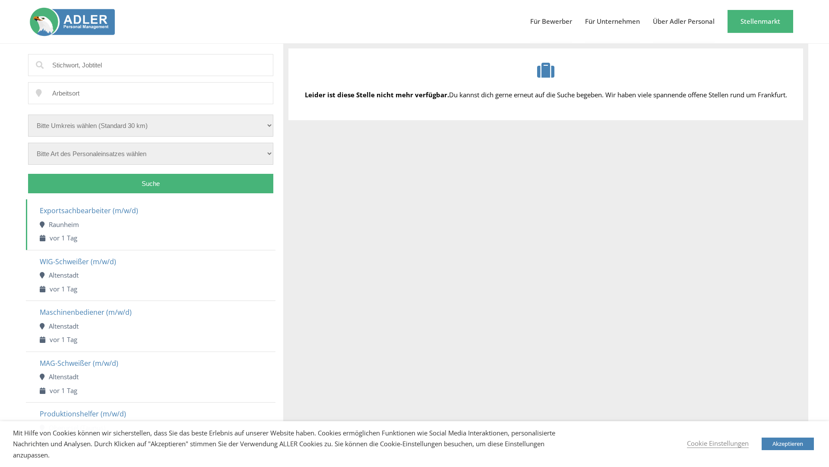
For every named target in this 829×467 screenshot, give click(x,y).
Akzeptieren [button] (787, 444)
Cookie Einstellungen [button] (718, 443)
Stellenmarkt (760, 21)
